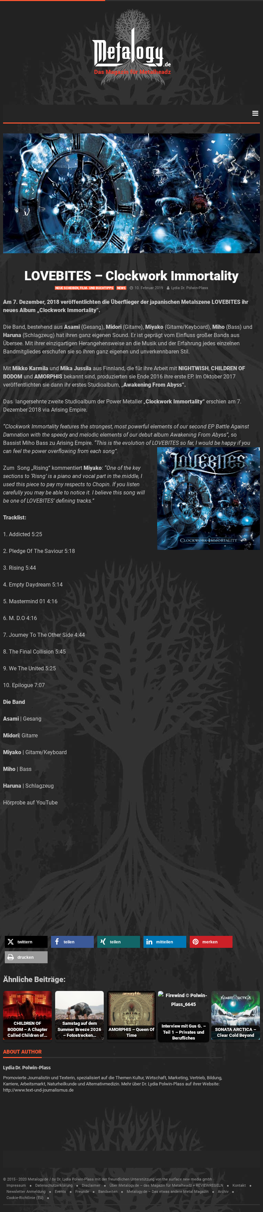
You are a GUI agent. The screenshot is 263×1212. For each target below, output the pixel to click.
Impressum (16, 1185)
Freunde (82, 1191)
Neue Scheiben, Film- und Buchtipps (84, 288)
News (121, 288)
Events (60, 1191)
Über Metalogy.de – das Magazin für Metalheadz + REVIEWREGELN (166, 1185)
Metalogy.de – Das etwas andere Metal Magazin (168, 1191)
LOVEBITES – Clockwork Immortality (131, 275)
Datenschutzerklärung (54, 1185)
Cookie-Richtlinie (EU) (25, 1198)
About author (22, 1052)
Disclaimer (91, 1185)
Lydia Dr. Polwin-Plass (189, 288)
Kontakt (239, 1185)
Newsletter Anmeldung (26, 1191)
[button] (26, 942)
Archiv (223, 1191)
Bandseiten (107, 1191)
